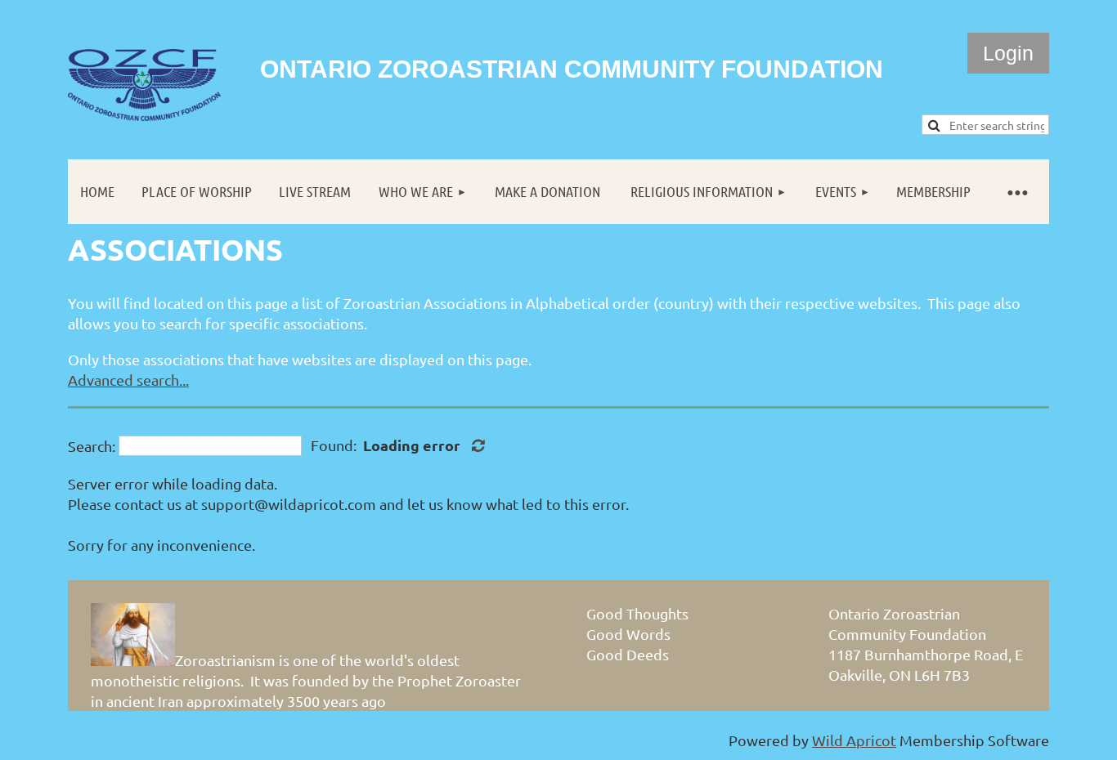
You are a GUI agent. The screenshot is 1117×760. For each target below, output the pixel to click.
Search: (91, 445)
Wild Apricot (854, 740)
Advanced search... (128, 379)
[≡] (1016, 191)
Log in (1008, 53)
